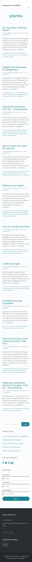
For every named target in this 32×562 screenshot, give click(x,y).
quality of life (9, 175)
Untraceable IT (21, 558)
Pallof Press (16, 96)
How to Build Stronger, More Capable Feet (15, 436)
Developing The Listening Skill (11, 440)
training (15, 216)
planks (16, 55)
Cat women (8, 408)
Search (25, 424)
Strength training (23, 55)
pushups (13, 328)
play (12, 410)
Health (4, 214)
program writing (21, 370)
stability (4, 135)
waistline (11, 56)
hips (14, 214)
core (15, 92)
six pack (21, 175)
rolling (12, 133)
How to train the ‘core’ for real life (14, 147)
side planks (15, 175)
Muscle (25, 132)
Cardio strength (11, 263)
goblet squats (24, 212)
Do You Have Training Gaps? (14, 29)
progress (25, 214)
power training (20, 288)
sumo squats (9, 216)
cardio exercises (19, 249)
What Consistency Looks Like (11, 451)
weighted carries (10, 290)
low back (15, 173)
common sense (10, 212)
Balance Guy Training (13, 33)
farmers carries (13, 53)
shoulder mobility (18, 133)
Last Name (5, 482)
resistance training (6, 372)
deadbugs (23, 94)
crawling (23, 130)
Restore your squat (13, 185)
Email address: (6, 490)
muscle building (11, 55)
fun (21, 408)
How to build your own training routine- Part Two (15, 341)
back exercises (8, 171)
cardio (13, 249)
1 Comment (5, 74)
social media (26, 175)
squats (25, 133)
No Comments (6, 35)
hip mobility (10, 132)
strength (27, 288)
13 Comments (6, 392)
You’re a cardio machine (15, 226)
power (15, 288)
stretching (18, 372)
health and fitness (21, 53)
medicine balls (15, 253)
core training (17, 94)
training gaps (5, 56)
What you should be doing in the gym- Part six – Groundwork (15, 385)
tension (21, 328)
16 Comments (5, 153)
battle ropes (8, 249)
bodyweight (19, 210)
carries (11, 92)
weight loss (24, 372)
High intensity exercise (16, 251)
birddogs (7, 92)
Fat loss (9, 251)
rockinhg (8, 133)
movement (20, 132)
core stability (11, 130)
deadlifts (23, 326)
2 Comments (5, 268)
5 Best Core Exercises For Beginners (14, 68)
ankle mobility (8, 210)
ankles (14, 210)
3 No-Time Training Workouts (11, 447)
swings (4, 290)
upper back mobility (12, 135)
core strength (10, 94)
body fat (7, 53)
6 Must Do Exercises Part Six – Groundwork (14, 108)
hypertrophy (5, 370)
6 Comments (5, 190)
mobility (4, 55)
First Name (5, 475)
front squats (17, 212)
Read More (20, 49)
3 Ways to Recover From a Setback (13, 443)
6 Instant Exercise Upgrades (12, 302)
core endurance (20, 92)
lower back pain (9, 96)
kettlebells (8, 253)
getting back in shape (22, 368)
